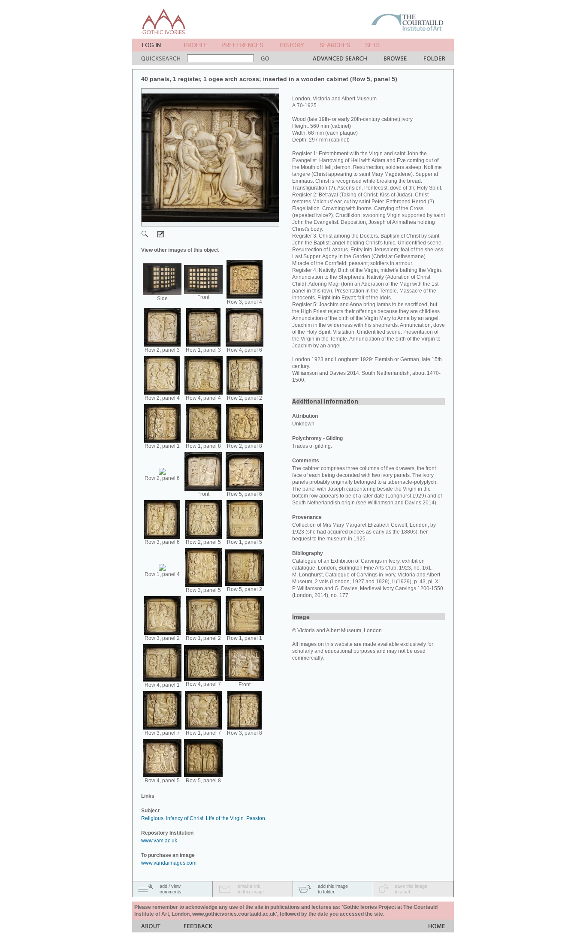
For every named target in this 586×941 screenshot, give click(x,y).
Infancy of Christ (184, 818)
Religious (152, 818)
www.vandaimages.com (168, 863)
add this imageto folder (333, 889)
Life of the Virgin (225, 818)
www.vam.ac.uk (159, 841)
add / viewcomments (170, 889)
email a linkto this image (251, 889)
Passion (255, 818)
